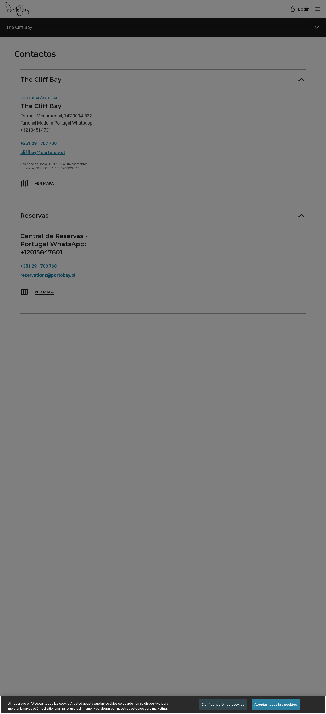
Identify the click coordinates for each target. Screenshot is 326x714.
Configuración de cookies (223, 704)
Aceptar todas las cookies (275, 704)
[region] (163, 705)
